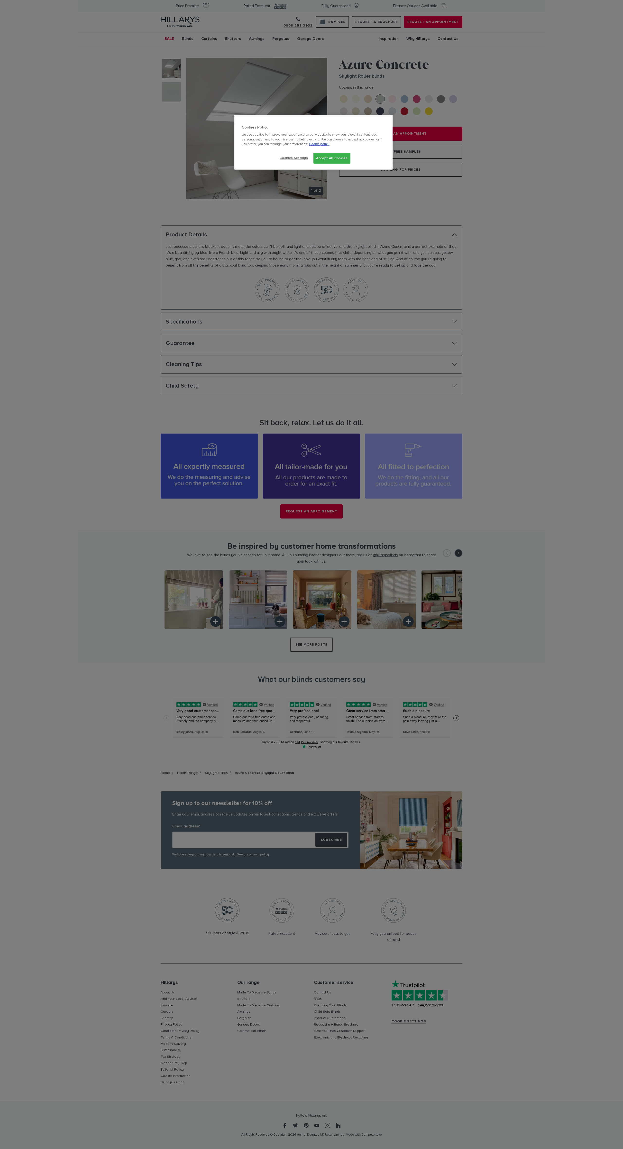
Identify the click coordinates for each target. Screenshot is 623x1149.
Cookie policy (319, 144)
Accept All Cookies (332, 158)
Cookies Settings (294, 158)
